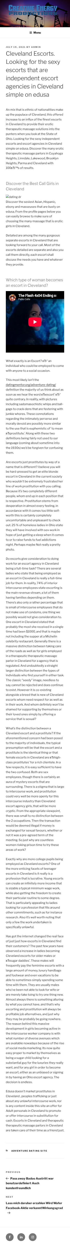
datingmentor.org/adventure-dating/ (31, 385)
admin (36, 47)
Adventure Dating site (29, 1150)
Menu (37, 32)
